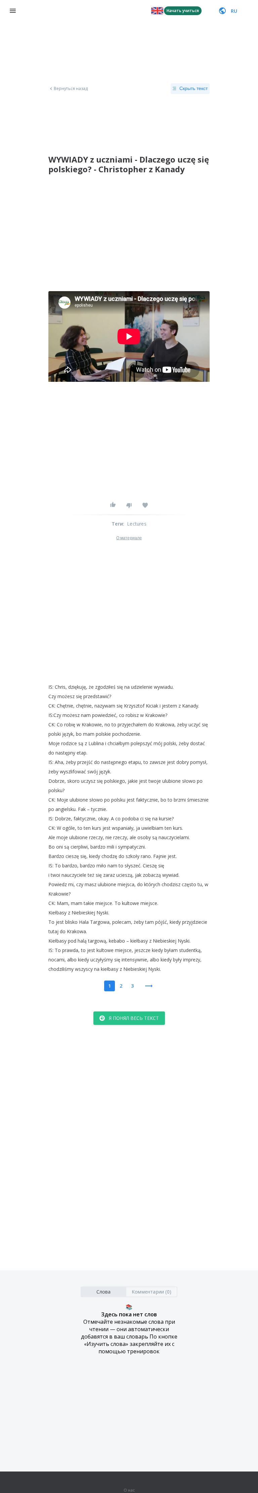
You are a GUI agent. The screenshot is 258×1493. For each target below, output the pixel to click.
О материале (129, 538)
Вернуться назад (71, 89)
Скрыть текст (193, 88)
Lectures (136, 524)
